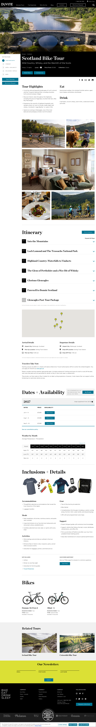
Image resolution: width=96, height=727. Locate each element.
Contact (61, 5)
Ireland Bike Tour (29, 655)
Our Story (22, 692)
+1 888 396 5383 (80, 1)
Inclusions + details (11, 70)
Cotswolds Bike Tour (68, 655)
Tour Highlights (10, 60)
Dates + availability (11, 67)
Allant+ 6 (51, 608)
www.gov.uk (40, 368)
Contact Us (39, 72)
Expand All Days (90, 238)
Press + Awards (24, 694)
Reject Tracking (73, 724)
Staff (21, 698)
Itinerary (8, 64)
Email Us (59, 692)
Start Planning (10, 79)
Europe (24, 54)
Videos (40, 698)
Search (94, 5)
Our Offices (60, 694)
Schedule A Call (61, 696)
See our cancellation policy (30, 429)
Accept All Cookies (83, 724)
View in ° (82, 443)
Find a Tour (92, 1)
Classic (67, 67)
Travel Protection (29, 569)
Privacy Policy (38, 725)
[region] (48, 724)
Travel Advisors (43, 692)
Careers (41, 694)
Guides (22, 696)
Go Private (88, 392)
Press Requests (43, 696)
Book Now (27, 72)
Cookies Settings (62, 724)
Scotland (29, 54)
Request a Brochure (84, 704)
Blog (52, 5)
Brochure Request (78, 5)
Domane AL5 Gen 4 (30, 608)
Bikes (6, 74)
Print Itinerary (88, 232)
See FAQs (65, 563)
